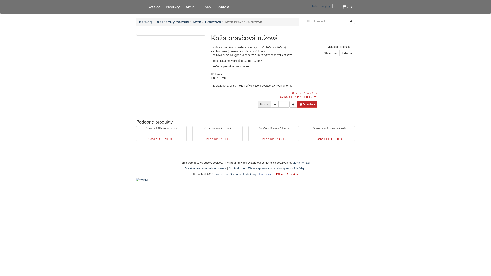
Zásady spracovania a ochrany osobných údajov (277, 168)
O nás (205, 7)
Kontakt (223, 7)
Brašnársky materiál (172, 22)
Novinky (173, 7)
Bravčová (213, 22)
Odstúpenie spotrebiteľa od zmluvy (206, 168)
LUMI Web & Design (285, 174)
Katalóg (154, 7)
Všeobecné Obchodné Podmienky (236, 174)
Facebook (265, 174)
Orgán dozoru (237, 168)
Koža (197, 22)
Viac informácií (301, 162)
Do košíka (308, 104)
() (349, 7)
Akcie (190, 7)
